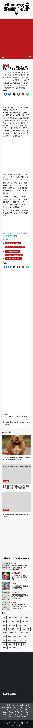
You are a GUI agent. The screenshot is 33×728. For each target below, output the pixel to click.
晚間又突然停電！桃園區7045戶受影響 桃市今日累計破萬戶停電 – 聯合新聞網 (16, 487)
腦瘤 (25, 636)
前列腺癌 (15, 617)
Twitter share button (13, 258)
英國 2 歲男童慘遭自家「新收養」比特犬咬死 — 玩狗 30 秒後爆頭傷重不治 (16, 459)
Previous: (15, 415)
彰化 (4, 629)
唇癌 (27, 705)
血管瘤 (9, 644)
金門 (19, 644)
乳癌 (4, 617)
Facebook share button (14, 255)
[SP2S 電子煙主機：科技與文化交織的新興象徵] (6, 585)
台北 (9, 621)
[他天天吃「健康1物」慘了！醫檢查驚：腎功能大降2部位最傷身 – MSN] (6, 609)
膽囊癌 (14, 640)
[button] (3, 56)
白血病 (11, 632)
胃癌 (4, 636)
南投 (21, 617)
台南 (13, 621)
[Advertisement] (16, 36)
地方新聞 (6, 64)
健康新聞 (13, 573)
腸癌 (4, 640)
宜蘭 (14, 625)
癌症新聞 (18, 573)
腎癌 (20, 636)
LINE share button (12, 251)
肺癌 (27, 632)
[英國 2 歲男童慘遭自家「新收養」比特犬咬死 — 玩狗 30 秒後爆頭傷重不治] (16, 445)
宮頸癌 (19, 625)
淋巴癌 (23, 629)
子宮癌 (9, 625)
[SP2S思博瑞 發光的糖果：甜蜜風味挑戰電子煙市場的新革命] (6, 576)
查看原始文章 (8, 239)
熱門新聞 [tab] (16, 558)
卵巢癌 (26, 617)
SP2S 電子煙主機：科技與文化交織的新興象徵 (19, 587)
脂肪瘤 (17, 712)
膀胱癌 (9, 640)
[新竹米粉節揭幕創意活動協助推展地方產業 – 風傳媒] (16, 502)
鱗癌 (18, 716)
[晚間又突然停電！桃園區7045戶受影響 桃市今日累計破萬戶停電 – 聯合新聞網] (16, 474)
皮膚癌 (17, 632)
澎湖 (28, 629)
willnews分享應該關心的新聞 (16, 9)
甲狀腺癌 (5, 632)
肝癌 (22, 632)
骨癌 (14, 716)
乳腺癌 (9, 617)
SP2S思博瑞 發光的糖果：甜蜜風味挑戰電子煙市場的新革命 (19, 577)
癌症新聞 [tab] (25, 558)
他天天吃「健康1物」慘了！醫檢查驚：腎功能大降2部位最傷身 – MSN (19, 607)
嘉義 (27, 621)
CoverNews (26, 723)
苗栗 (4, 644)
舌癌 (20, 640)
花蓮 (25, 640)
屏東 (25, 625)
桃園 (18, 629)
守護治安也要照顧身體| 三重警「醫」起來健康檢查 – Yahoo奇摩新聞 (19, 597)
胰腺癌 (9, 636)
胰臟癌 (14, 636)
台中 (4, 621)
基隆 (4, 625)
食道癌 (4, 648)
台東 (18, 621)
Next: (16, 422)
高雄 (10, 648)
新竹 (13, 629)
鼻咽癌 (14, 648)
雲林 (24, 644)
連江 (14, 644)
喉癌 (23, 621)
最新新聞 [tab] (6, 558)
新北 (9, 629)
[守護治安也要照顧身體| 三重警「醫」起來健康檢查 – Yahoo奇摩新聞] (6, 599)
